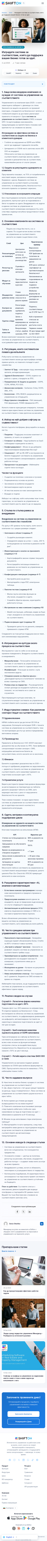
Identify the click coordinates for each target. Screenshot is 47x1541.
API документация (31, 1487)
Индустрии (6, 1472)
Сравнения (28, 1472)
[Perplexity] (23, 1528)
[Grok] (33, 1528)
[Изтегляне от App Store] (15, 1518)
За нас (4, 1496)
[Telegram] (37, 1460)
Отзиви (27, 1479)
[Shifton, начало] (23, 1438)
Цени (4, 1476)
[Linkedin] (23, 1460)
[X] (23, 1211)
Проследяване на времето (13, 47)
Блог (10, 13)
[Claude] (18, 1528)
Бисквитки (41, 1536)
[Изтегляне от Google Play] (32, 1518)
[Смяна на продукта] (24, 3)
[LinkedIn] (29, 1211)
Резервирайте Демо (23, 1422)
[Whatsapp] (28, 1460)
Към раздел (23, 84)
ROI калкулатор (7, 1479)
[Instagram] (14, 1460)
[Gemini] (28, 1528)
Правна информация (9, 1503)
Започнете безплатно (23, 1414)
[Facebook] (17, 1211)
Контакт (5, 1499)
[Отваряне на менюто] (42, 3)
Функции (5, 1469)
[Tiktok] (32, 1460)
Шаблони (5, 1483)
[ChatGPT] (14, 1528)
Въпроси (27, 1476)
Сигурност (28, 1483)
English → (10, 1537)
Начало (4, 13)
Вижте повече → (9, 1251)
